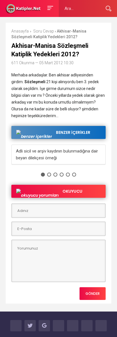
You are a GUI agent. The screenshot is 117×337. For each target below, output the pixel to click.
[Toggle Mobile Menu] (49, 7)
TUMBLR (87, 325)
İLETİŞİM (101, 325)
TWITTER (30, 325)
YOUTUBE (58, 325)
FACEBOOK (16, 325)
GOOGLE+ (44, 325)
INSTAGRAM (72, 325)
